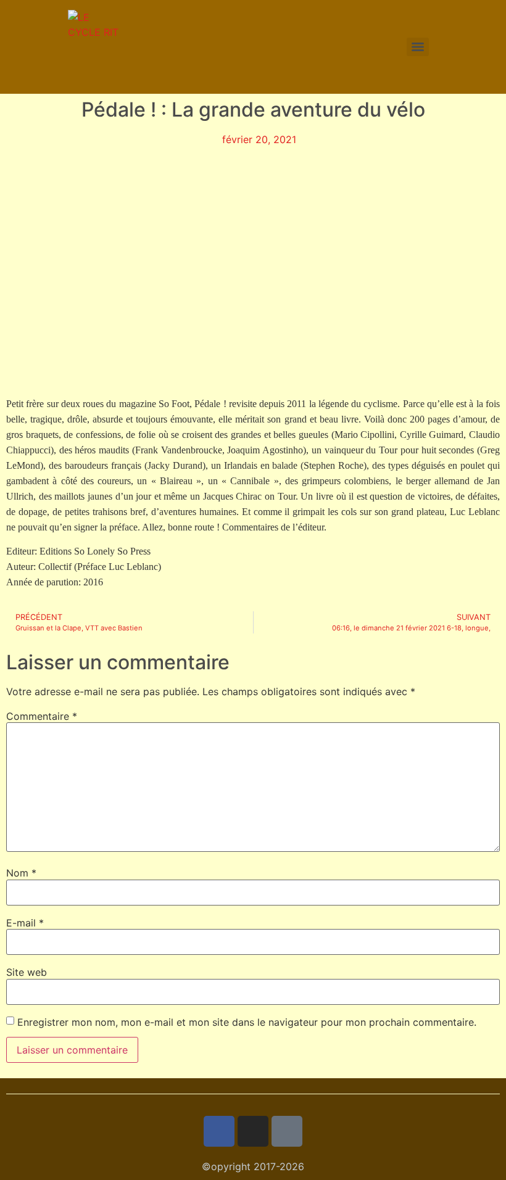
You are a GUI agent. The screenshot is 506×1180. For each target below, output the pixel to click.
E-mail (25, 923)
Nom (21, 873)
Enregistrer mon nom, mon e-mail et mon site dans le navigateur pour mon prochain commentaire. (246, 1022)
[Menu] (418, 47)
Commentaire (41, 716)
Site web (26, 972)
